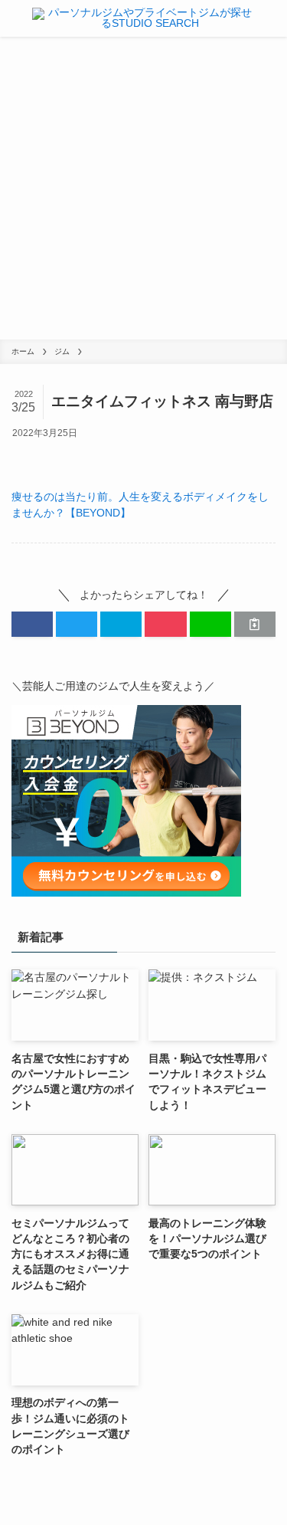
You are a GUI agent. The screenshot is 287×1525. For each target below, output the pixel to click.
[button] (32, 624)
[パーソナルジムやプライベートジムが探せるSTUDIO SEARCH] (144, 18)
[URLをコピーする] (255, 624)
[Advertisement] (143, 188)
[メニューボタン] (13, 18)
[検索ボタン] (274, 18)
